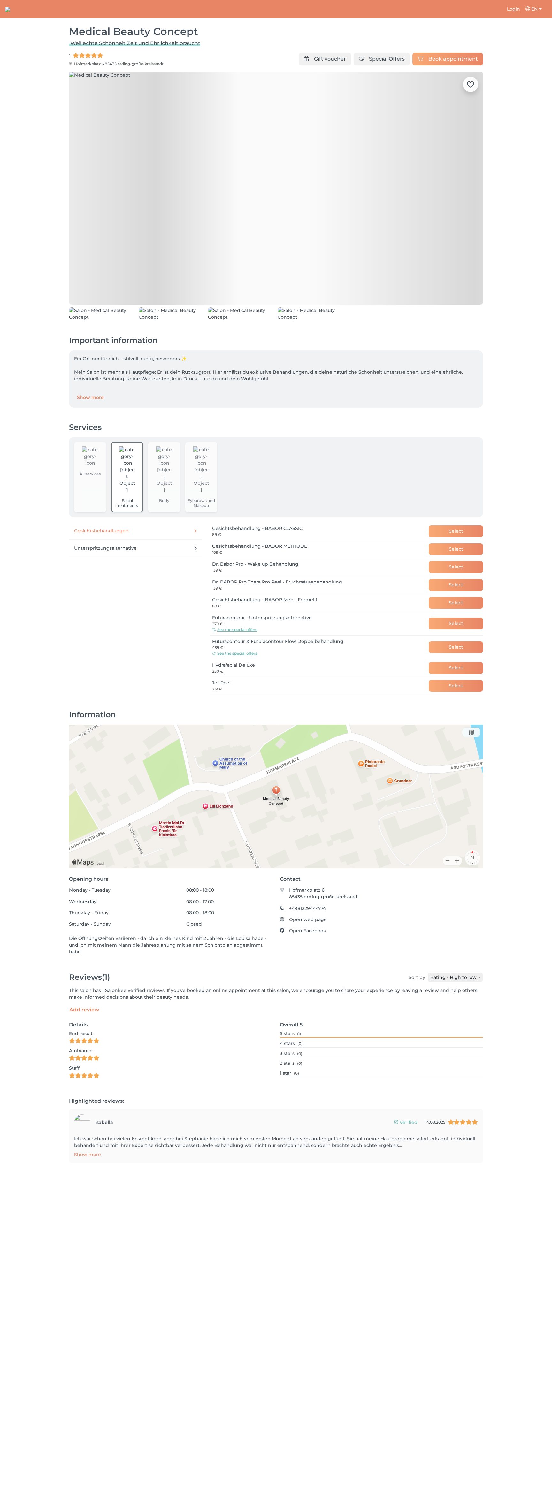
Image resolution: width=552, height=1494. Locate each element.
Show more (90, 433)
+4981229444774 (307, 944)
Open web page (308, 956)
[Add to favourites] (470, 84)
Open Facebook (307, 967)
